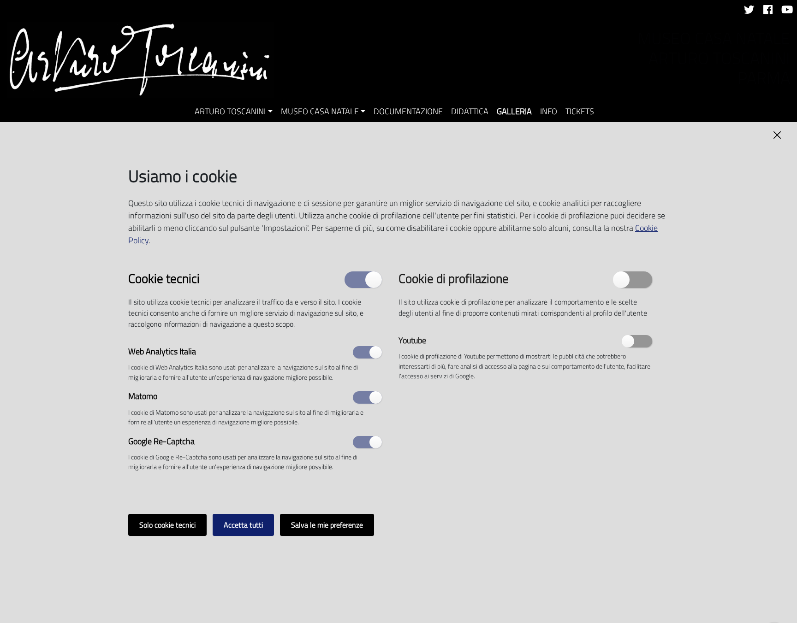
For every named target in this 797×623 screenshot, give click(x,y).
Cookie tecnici (164, 277)
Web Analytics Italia (162, 352)
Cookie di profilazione (453, 277)
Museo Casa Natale (320, 111)
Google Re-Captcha (161, 441)
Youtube (412, 341)
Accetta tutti (243, 524)
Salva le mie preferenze (327, 524)
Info (548, 111)
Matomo (142, 397)
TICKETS (579, 111)
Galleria (514, 111)
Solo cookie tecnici (167, 524)
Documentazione (408, 111)
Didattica (469, 111)
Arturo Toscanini (230, 111)
